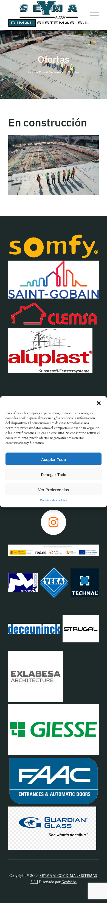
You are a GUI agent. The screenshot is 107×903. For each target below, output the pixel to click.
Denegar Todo (53, 474)
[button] (99, 402)
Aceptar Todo (53, 459)
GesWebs (69, 882)
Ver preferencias (53, 489)
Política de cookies (53, 500)
